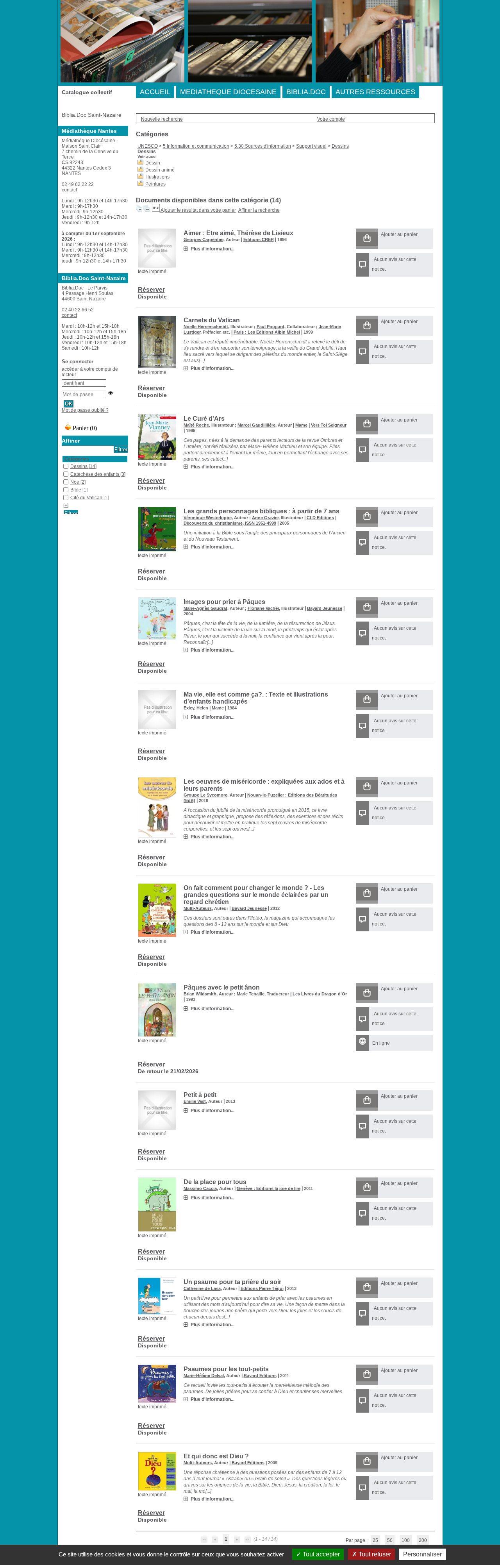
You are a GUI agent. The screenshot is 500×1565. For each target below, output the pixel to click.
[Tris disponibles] (156, 210)
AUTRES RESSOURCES (375, 92)
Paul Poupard (270, 326)
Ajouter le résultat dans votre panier (198, 210)
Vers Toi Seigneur (328, 425)
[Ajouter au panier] (367, 239)
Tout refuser (374, 1554)
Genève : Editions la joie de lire (268, 1188)
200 (423, 1540)
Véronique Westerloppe (208, 517)
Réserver (151, 289)
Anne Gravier (265, 517)
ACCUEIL (155, 92)
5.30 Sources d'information (262, 146)
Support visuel (311, 146)
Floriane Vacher (263, 608)
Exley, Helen (196, 708)
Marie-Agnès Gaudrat (205, 608)
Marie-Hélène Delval (204, 1375)
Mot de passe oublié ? (85, 410)
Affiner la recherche (259, 210)
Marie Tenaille (250, 994)
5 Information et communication (196, 146)
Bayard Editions (260, 1375)
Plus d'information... (212, 249)
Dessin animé (160, 170)
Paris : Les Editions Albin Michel (267, 332)
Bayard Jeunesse (324, 608)
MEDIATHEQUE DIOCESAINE (228, 92)
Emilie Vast (195, 1101)
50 (390, 1540)
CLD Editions (320, 517)
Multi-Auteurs (198, 908)
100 (406, 1540)
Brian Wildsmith (200, 994)
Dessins (340, 146)
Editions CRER (258, 239)
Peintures (155, 184)
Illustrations (157, 177)
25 (375, 1540)
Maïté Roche (196, 425)
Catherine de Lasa (202, 1288)
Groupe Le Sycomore (205, 795)
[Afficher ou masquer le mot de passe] (110, 393)
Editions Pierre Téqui (262, 1288)
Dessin (152, 163)
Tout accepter (320, 1554)
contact (69, 190)
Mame (301, 425)
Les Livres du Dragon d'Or (320, 994)
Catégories (76, 459)
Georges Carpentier (203, 239)
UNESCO (148, 146)
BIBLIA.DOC (306, 92)
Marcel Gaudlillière (256, 425)
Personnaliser (422, 1554)
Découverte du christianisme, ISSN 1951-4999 (230, 523)
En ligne (381, 1043)
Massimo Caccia (200, 1188)
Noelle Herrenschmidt (206, 326)
